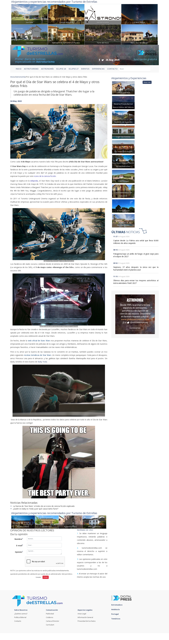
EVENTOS (85, 69)
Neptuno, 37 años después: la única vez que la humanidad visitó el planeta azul (135, 268)
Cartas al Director (52, 621)
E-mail (19, 545)
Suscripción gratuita (145, 59)
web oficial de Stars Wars (39, 340)
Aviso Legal (82, 614)
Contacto (17, 621)
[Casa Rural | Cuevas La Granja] (123, 87)
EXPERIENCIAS (98, 69)
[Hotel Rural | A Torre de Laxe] (123, 206)
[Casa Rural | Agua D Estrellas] (71, 522)
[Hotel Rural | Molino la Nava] (23, 522)
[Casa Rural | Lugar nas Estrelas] (123, 132)
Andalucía (115, 609)
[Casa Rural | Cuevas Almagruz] (66, 14)
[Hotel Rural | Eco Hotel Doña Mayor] (123, 146)
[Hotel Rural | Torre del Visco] (102, 34)
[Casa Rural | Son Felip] (29, 14)
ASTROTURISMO (31, 69)
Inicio (18, 69)
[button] (17, 128)
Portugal (115, 614)
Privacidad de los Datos (86, 621)
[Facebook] (99, 60)
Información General (85, 617)
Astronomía (20, 77)
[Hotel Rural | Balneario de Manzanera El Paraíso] (66, 34)
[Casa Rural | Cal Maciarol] (47, 522)
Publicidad (50, 614)
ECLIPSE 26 (61, 69)
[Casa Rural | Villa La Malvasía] (94, 522)
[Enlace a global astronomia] (135, 314)
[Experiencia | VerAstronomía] (102, 14)
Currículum (50, 625)
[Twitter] (103, 60)
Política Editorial (20, 617)
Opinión (19, 552)
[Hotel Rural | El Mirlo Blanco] (139, 14)
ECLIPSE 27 (73, 69)
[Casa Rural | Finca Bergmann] (123, 220)
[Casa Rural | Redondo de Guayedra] (123, 117)
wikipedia (34, 180)
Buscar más (147, 82)
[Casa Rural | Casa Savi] (29, 34)
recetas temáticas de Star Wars (37, 355)
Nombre (19, 539)
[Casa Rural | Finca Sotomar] (123, 176)
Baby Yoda (42, 361)
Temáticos (116, 619)
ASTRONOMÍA (47, 69)
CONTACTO (112, 69)
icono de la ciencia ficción (45, 176)
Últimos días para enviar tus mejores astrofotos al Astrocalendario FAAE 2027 (135, 281)
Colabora (49, 617)
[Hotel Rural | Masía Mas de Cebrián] (139, 34)
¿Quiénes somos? (20, 614)
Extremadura (117, 605)
